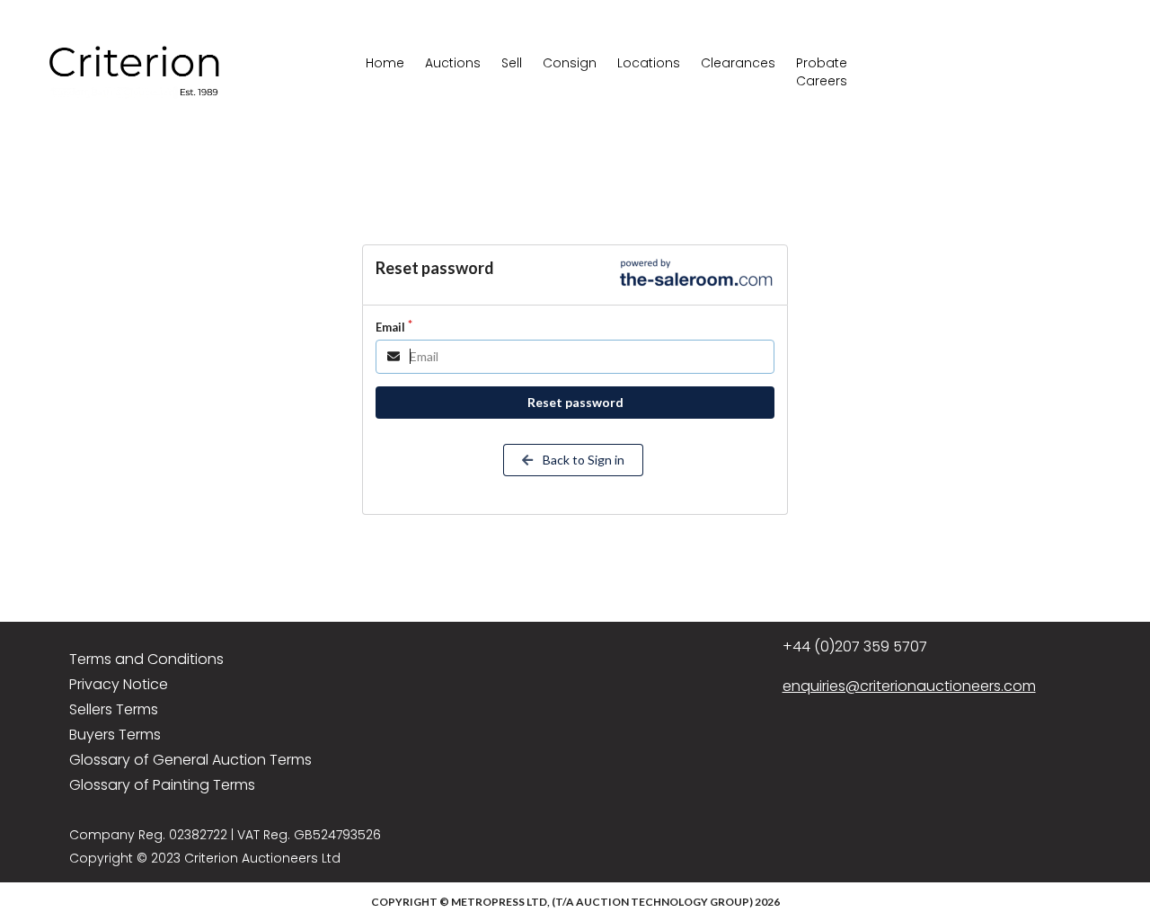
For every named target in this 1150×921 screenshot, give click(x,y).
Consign (570, 63)
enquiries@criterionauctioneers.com (909, 686)
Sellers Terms (113, 709)
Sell (511, 63)
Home (385, 63)
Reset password (575, 402)
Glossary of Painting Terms (162, 785)
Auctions (453, 63)
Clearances (738, 63)
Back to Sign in (582, 459)
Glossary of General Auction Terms (190, 759)
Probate (821, 63)
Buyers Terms (115, 734)
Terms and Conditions (146, 659)
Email (390, 327)
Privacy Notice (118, 684)
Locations (648, 63)
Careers (821, 81)
